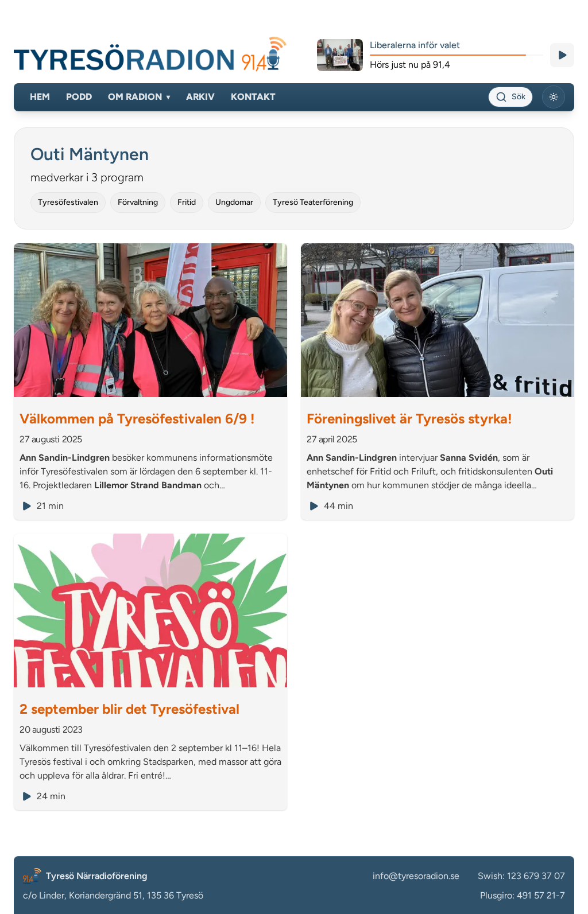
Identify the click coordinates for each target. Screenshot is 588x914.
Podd (79, 96)
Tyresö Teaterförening (313, 202)
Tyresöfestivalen (68, 202)
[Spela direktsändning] (562, 55)
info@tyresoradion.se (416, 875)
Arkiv (200, 96)
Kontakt (253, 96)
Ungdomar (234, 202)
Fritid (186, 202)
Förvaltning (138, 202)
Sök (518, 97)
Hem (40, 96)
